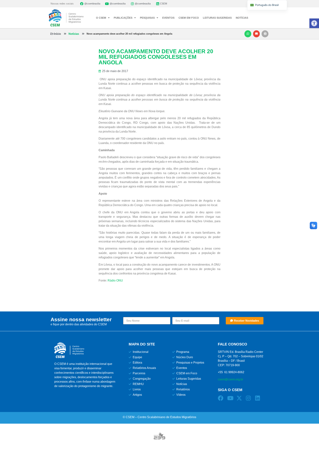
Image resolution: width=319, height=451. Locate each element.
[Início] (52, 33)
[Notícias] (65, 33)
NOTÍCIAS (242, 17)
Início (57, 33)
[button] (247, 33)
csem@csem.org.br (230, 379)
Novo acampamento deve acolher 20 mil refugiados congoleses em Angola (129, 33)
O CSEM (101, 17)
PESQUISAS (147, 17)
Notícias (73, 33)
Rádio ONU (115, 280)
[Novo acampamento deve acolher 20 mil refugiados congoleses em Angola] (83, 33)
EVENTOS (168, 17)
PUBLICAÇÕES (123, 17)
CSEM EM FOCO (189, 17)
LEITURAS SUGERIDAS (217, 17)
